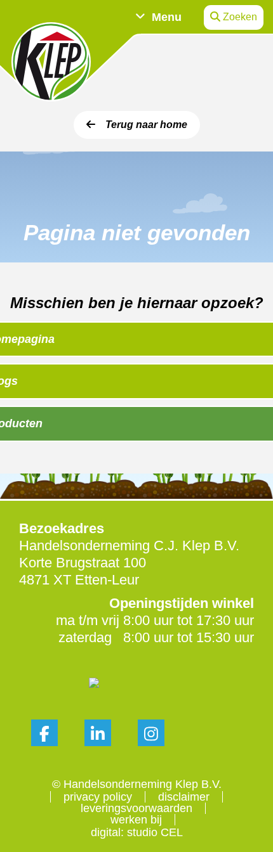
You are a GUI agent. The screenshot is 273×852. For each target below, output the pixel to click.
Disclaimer (184, 797)
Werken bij (136, 819)
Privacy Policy (97, 797)
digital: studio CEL (137, 832)
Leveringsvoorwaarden (136, 808)
